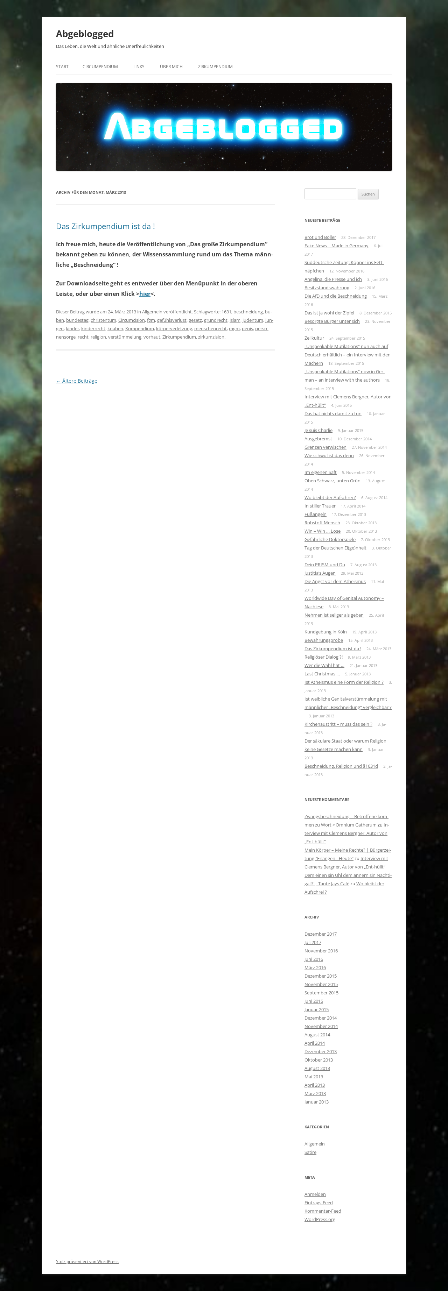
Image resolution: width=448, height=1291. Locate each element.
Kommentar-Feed (322, 1211)
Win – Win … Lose (322, 531)
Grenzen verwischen (325, 447)
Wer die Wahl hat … (324, 665)
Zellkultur (314, 338)
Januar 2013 (316, 1102)
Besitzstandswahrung (326, 287)
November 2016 (321, 951)
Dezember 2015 (320, 976)
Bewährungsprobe (323, 640)
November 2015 (321, 984)
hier (144, 294)
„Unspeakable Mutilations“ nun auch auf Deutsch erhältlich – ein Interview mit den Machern (347, 354)
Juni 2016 (313, 959)
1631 (226, 311)
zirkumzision (211, 337)
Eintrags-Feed (318, 1202)
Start (62, 67)
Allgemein (152, 311)
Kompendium (139, 328)
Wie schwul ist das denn (329, 455)
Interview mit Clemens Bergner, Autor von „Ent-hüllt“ (346, 833)
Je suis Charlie (318, 430)
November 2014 (321, 1026)
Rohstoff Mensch (322, 522)
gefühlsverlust (172, 320)
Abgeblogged (85, 33)
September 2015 (321, 992)
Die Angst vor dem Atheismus (335, 581)
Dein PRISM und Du (324, 564)
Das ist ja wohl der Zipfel (329, 313)
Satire (310, 1152)
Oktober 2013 (318, 1060)
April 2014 (314, 1043)
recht (83, 337)
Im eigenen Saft (320, 472)
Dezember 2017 (320, 934)
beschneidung (248, 311)
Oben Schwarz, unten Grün (332, 480)
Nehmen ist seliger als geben (334, 615)
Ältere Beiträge (76, 380)
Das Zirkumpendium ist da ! (105, 226)
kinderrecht (93, 328)
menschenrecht (210, 328)
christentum (103, 320)
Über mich (171, 67)
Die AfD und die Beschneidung (335, 296)
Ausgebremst (318, 438)
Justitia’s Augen (320, 573)
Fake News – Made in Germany (336, 245)
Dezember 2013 (320, 1051)
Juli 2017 (312, 942)
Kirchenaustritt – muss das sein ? (338, 724)
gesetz (195, 320)
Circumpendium (100, 67)
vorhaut (152, 337)
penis (247, 328)
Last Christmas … (322, 674)
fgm (151, 320)
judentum (253, 320)
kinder (72, 328)
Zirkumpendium (215, 67)
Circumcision (131, 320)
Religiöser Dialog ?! (323, 657)
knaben (115, 328)
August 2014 (317, 1034)
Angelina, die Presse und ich (333, 279)
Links (139, 67)
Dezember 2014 (320, 1018)
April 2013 (314, 1085)
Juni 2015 (313, 1001)
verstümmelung (124, 337)
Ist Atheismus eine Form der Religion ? (344, 682)
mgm (234, 328)
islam (235, 320)
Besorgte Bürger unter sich (332, 321)
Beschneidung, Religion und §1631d (341, 766)
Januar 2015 (316, 1009)
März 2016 (315, 967)
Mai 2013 (313, 1076)
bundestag (77, 320)
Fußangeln (315, 514)
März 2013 (315, 1093)
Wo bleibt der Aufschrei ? (330, 497)
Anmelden (315, 1194)
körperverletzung (174, 328)
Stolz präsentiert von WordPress (87, 1261)
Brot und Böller (320, 237)
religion (98, 337)
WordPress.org (319, 1219)
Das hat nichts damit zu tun (333, 413)
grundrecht (215, 320)
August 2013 (317, 1068)
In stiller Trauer (320, 506)
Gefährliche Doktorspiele (330, 539)
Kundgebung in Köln (325, 632)
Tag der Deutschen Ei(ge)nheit (335, 548)
